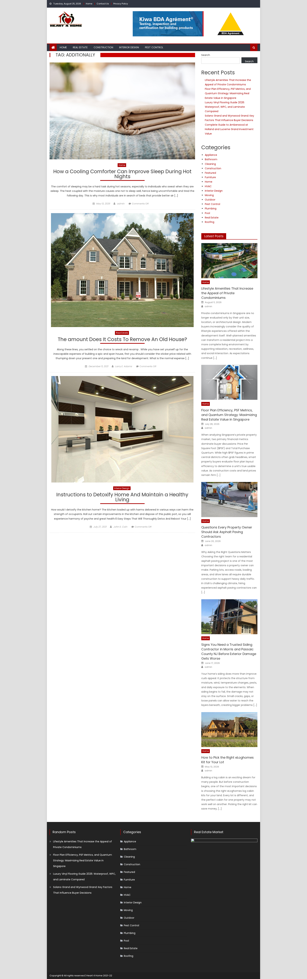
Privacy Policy (120, 3)
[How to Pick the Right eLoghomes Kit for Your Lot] (229, 729)
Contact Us (103, 3)
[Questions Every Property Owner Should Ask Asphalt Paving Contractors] (229, 499)
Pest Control (154, 47)
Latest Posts (213, 236)
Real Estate (80, 47)
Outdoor (210, 199)
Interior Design (129, 47)
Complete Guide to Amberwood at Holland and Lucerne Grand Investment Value (229, 129)
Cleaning (210, 164)
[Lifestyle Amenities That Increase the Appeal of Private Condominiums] (229, 260)
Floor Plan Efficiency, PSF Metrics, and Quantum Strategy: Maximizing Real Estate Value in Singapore (228, 93)
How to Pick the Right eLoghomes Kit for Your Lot (227, 759)
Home (89, 3)
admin (120, 203)
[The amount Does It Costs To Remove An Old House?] (122, 270)
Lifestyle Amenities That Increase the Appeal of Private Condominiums (227, 293)
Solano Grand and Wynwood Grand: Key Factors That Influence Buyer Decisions (82, 890)
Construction (103, 47)
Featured (210, 173)
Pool (207, 213)
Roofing (209, 222)
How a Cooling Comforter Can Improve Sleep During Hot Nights (122, 174)
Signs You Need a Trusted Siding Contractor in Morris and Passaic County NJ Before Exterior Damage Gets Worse (228, 651)
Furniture (210, 177)
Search (205, 55)
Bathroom (211, 159)
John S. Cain (120, 526)
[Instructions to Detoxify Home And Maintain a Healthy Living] (122, 429)
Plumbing (210, 208)
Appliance (211, 155)
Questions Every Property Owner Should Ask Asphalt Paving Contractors (226, 532)
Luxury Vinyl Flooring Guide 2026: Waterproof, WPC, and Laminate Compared (225, 107)
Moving (209, 195)
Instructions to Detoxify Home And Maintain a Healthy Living (122, 497)
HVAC (208, 186)
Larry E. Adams (123, 366)
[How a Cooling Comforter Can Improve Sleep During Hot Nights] (122, 110)
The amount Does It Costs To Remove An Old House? (122, 340)
